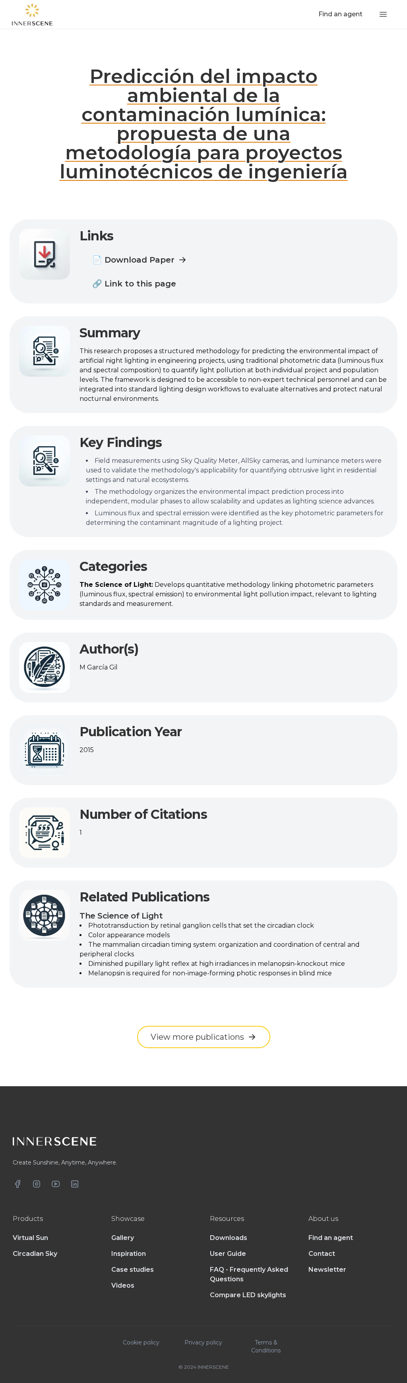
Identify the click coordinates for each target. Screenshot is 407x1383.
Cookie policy (141, 1342)
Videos (122, 1285)
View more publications (197, 1037)
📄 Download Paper (133, 260)
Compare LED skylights (248, 1295)
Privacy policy (203, 1342)
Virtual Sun (30, 1238)
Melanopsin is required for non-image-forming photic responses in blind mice (210, 973)
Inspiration (128, 1253)
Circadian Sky (35, 1253)
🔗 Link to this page (134, 283)
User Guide (228, 1253)
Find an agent (330, 1238)
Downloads (228, 1238)
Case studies (132, 1269)
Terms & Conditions (266, 1346)
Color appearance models (129, 935)
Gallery (122, 1238)
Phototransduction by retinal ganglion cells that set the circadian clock (201, 925)
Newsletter (327, 1269)
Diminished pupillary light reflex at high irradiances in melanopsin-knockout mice (216, 963)
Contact (321, 1253)
